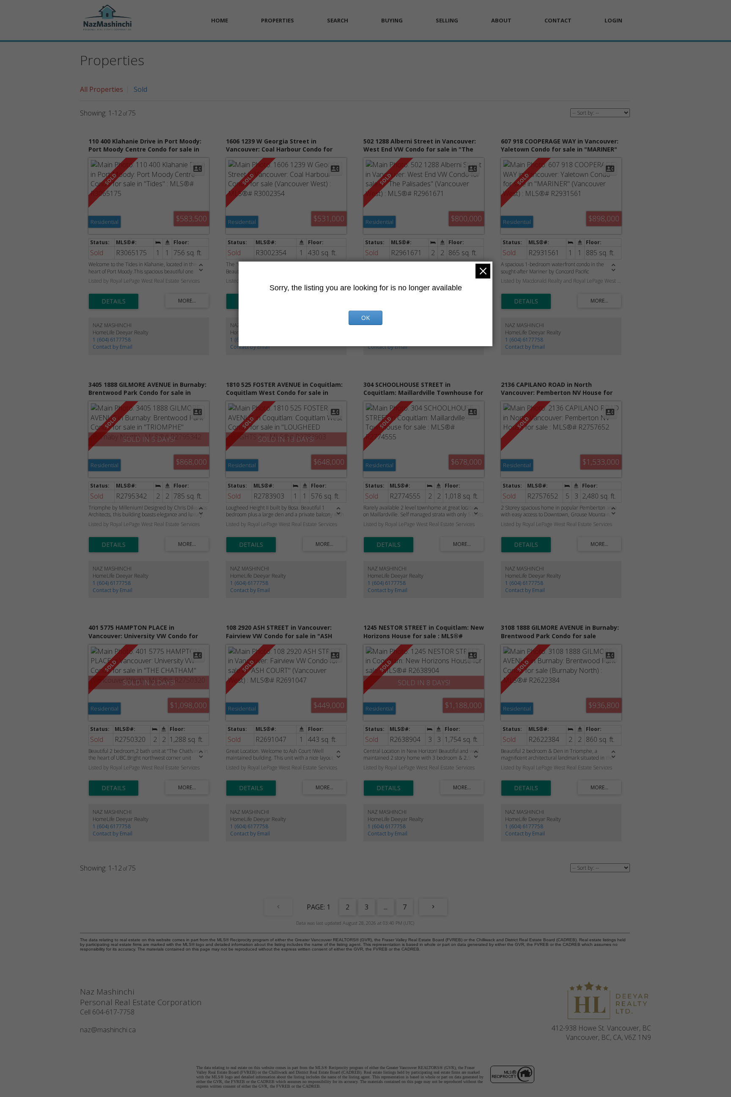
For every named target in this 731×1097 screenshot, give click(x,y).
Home (219, 20)
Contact (558, 20)
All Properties (101, 89)
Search (337, 20)
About (501, 20)
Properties (277, 20)
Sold (140, 89)
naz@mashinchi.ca (108, 1029)
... (385, 907)
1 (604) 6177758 (112, 339)
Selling (447, 20)
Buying (392, 20)
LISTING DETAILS (113, 301)
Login (613, 20)
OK (365, 318)
